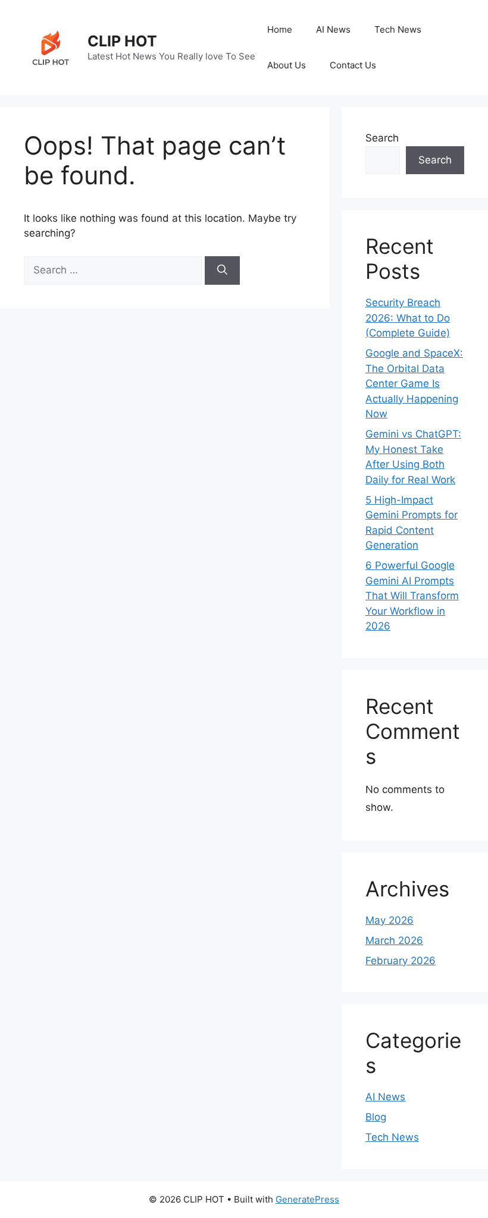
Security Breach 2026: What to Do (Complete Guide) (407, 318)
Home (279, 29)
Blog (375, 1117)
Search (382, 138)
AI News (333, 29)
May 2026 (389, 920)
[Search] (222, 270)
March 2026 (394, 940)
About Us (286, 65)
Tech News (397, 29)
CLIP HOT (122, 41)
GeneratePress (307, 1199)
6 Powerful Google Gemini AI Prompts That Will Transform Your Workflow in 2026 (412, 595)
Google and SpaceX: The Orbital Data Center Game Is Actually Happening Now (414, 383)
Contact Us (353, 65)
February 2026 (400, 961)
